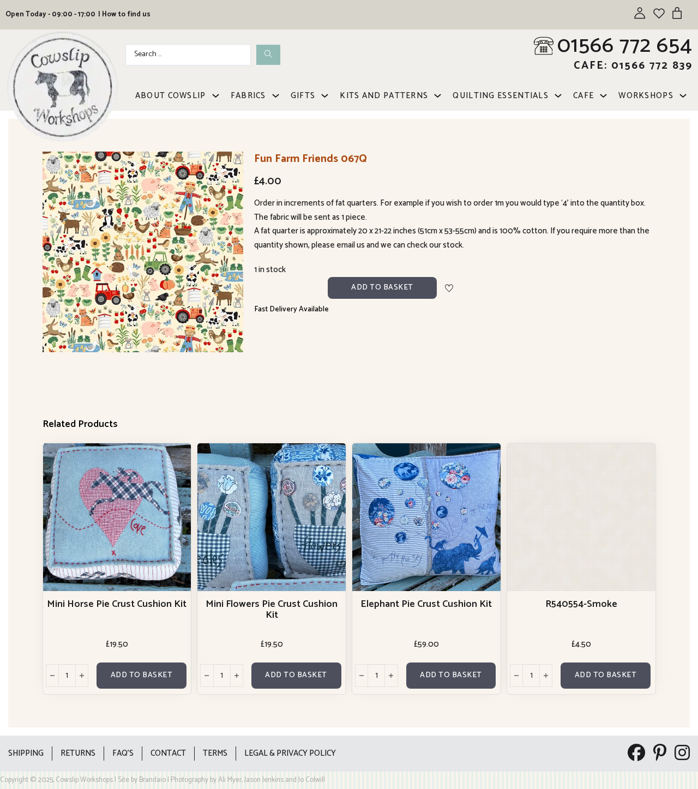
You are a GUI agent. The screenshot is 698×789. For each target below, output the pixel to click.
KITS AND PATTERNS (384, 96)
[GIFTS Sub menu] (325, 96)
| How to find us (124, 14)
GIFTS (303, 96)
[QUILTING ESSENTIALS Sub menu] (558, 96)
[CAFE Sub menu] (603, 96)
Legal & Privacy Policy (290, 753)
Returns (78, 753)
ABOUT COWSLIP (170, 96)
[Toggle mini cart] (677, 13)
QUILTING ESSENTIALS (501, 96)
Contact (168, 753)
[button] (228, 166)
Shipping (26, 753)
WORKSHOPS (645, 96)
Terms (215, 753)
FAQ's (123, 753)
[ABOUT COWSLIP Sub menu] (216, 96)
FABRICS (248, 96)
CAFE (583, 96)
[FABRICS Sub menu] (276, 96)
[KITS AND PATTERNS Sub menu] (438, 96)
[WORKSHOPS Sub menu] (683, 96)
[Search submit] (268, 55)
